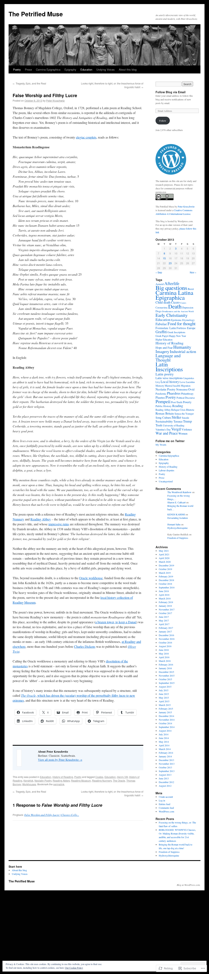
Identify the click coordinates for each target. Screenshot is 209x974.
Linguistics (188, 378)
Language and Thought (168, 358)
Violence (186, 429)
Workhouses (29, 784)
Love (182, 382)
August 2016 (165, 646)
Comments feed (166, 807)
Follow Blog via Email (171, 92)
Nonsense (182, 389)
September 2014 (167, 727)
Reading (177, 406)
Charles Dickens (84, 646)
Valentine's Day (163, 429)
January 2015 (165, 712)
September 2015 (167, 682)
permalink (58, 784)
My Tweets (161, 444)
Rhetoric (190, 409)
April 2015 (164, 701)
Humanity (182, 347)
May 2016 (164, 653)
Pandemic (161, 393)
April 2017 (164, 624)
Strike (176, 417)
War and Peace (167, 433)
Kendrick (28, 780)
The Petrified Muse (36, 13)
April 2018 (164, 594)
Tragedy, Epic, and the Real (29, 83)
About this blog (128, 69)
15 (164, 258)
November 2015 (167, 675)
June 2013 (164, 778)
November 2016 (167, 638)
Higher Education (164, 339)
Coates (99, 777)
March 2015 (165, 705)
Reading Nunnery (102, 780)
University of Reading (173, 425)
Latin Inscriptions (169, 366)
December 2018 (166, 580)
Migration (185, 385)
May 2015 (164, 697)
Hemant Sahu (173, 524)
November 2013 (167, 763)
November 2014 (167, 719)
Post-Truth (176, 402)
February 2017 (166, 627)
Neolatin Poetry (42, 780)
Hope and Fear (164, 347)
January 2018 (165, 605)
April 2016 (164, 657)
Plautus (160, 397)
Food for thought (182, 323)
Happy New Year (177, 335)
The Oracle (119, 780)
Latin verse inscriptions (169, 378)
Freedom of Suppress (177, 537)
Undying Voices (105, 69)
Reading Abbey (40, 519)
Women (182, 433)
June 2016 (164, 649)
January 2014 (165, 756)
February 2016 (166, 664)
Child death (163, 302)
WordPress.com (166, 811)
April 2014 (164, 745)
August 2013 (165, 774)
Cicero (175, 302)
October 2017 (165, 613)
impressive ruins (58, 524)
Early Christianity (172, 315)
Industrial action (183, 351)
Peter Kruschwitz (55, 100)
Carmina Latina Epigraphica (174, 294)
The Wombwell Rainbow (179, 492)
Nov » (193, 272)
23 (170, 263)
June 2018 (164, 591)
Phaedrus (173, 393)
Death (175, 306)
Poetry (17, 69)
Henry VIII (122, 777)
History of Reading (62, 777)
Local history (170, 381)
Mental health (172, 385)
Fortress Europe (186, 328)
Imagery (162, 351)
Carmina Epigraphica (48, 69)
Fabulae (161, 324)
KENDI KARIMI (176, 514)
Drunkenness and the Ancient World (178, 311)
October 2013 (165, 767)
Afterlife (171, 283)
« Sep (159, 272)
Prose (28, 69)
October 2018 (165, 583)
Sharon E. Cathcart (176, 502)
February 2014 (166, 752)
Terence (177, 421)
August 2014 (165, 730)
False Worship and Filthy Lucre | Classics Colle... (51, 815)
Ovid (191, 389)
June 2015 (164, 694)
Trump (187, 421)
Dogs (158, 311)
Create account (166, 796)
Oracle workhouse (91, 578)
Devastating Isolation (177, 517)
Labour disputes (166, 470)
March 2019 (165, 572)
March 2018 (165, 598)
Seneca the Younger (184, 413)
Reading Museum (81, 780)
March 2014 (165, 749)
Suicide (185, 417)
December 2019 (166, 565)
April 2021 (164, 554)
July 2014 (163, 734)
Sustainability (164, 421)
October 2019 (165, 569)
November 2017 (167, 609)
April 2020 (164, 558)
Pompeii (163, 401)
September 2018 (167, 587)
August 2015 (165, 686)
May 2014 (164, 741)
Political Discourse (186, 397)
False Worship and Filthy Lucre (45, 95)
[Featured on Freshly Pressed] (171, 173)
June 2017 (164, 616)
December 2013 (166, 760)
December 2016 (166, 635)
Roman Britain (165, 413)
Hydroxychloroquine (177, 527)
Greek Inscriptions (176, 332)
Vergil (176, 429)
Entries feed (164, 804)
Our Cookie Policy (74, 967)
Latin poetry (165, 374)
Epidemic (176, 320)
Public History (164, 406)
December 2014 (166, 716)
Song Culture (163, 417)
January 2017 (165, 631)
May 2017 (164, 620)
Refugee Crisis (178, 409)
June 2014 (164, 738)
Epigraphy (70, 69)
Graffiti (161, 331)
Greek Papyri (162, 335)
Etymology (188, 320)
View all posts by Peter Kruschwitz (60, 760)
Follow (162, 120)
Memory (160, 385)
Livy (158, 382)
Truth (159, 425)
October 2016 (165, 642)
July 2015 (163, 690)
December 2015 (166, 671)
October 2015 (165, 679)
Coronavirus (162, 307)
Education (86, 69)
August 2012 (165, 785)
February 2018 (166, 602)
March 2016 (165, 660)
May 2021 (164, 550)
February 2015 (166, 708)
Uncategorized (166, 481)
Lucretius (190, 382)
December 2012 (166, 782)
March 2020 (165, 561)
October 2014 (165, 723)
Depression (187, 307)
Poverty (187, 402)
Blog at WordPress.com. (188, 884)
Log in (162, 800)
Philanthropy (187, 393)
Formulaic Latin (166, 328)
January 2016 (165, 668)
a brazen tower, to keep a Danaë (115, 622)
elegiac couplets (86, 137)
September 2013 (167, 771)
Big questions (171, 288)
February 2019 (166, 576)
